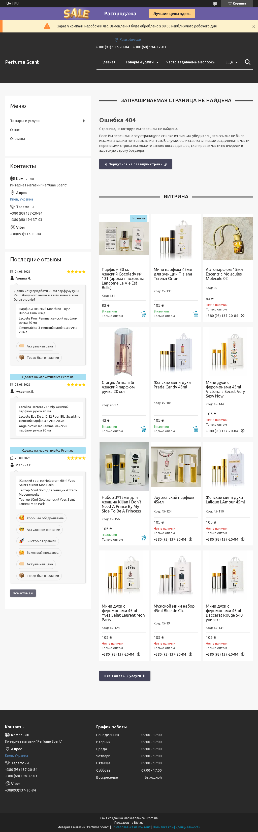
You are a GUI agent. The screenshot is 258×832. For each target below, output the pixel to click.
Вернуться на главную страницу (138, 164)
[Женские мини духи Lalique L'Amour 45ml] (228, 466)
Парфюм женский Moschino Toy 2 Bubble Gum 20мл (44, 311)
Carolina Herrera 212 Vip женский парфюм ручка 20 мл (44, 409)
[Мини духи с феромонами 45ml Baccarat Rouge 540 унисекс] (228, 575)
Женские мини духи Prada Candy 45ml (172, 384)
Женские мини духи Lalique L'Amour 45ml (225, 499)
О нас (15, 130)
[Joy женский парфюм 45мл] (176, 466)
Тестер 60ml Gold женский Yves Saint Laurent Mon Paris (47, 501)
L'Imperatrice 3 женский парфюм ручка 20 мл (48, 330)
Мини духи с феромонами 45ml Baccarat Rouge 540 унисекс (224, 613)
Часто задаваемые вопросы (190, 62)
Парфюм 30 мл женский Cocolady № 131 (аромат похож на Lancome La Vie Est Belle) (123, 278)
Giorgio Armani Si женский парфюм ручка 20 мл (118, 387)
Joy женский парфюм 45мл (174, 499)
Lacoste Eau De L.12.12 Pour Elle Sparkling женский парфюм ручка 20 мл (49, 418)
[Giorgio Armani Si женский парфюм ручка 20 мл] (124, 351)
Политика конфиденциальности (176, 827)
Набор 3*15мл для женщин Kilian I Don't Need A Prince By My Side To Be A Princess (121, 504)
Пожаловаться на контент (131, 827)
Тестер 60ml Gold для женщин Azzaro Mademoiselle (48, 492)
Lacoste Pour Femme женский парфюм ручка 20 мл (48, 320)
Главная (108, 62)
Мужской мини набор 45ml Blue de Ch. (174, 608)
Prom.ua (152, 818)
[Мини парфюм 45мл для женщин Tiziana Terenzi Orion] (176, 238)
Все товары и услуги (122, 676)
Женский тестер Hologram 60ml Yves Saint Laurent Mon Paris (47, 483)
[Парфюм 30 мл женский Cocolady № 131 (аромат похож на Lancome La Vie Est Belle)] (124, 238)
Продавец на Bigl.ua (129, 822)
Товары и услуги (139, 62)
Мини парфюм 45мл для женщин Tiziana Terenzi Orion (173, 274)
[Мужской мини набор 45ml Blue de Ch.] (176, 575)
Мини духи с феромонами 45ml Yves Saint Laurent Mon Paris (123, 613)
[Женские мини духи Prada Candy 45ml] (176, 351)
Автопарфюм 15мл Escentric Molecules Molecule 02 (224, 274)
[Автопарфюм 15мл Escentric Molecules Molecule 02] (228, 238)
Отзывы (17, 138)
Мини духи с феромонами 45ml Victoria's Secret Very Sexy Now (225, 389)
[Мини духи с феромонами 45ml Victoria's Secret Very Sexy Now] (228, 351)
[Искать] (246, 62)
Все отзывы (23, 593)
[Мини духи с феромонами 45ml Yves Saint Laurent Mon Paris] (124, 575)
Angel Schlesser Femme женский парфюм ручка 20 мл (43, 428)
